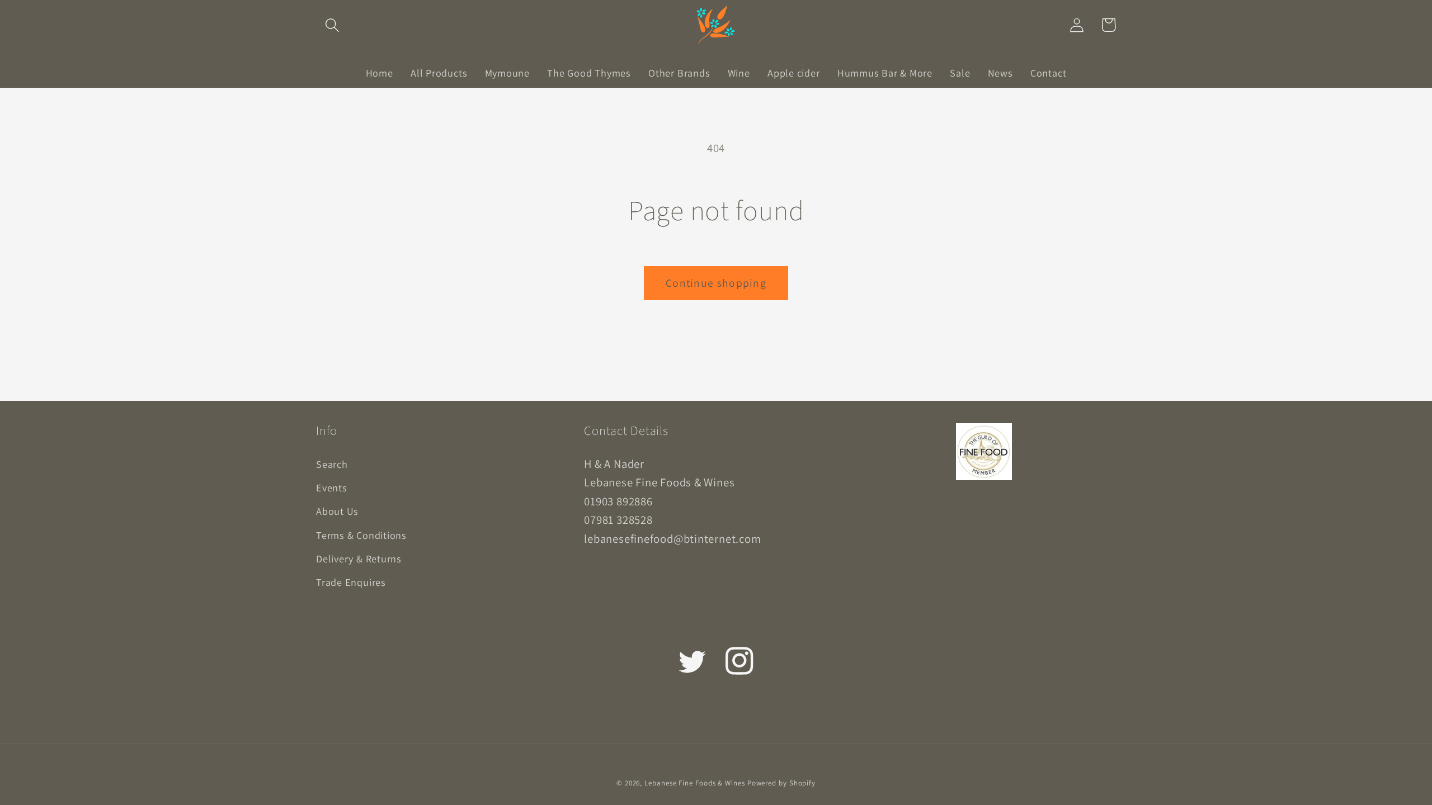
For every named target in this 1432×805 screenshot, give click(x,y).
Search (332, 464)
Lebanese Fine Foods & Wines (694, 783)
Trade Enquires (351, 582)
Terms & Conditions (361, 535)
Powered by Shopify (781, 783)
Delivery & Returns (359, 558)
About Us (337, 511)
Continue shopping (716, 283)
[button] (332, 25)
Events (331, 487)
